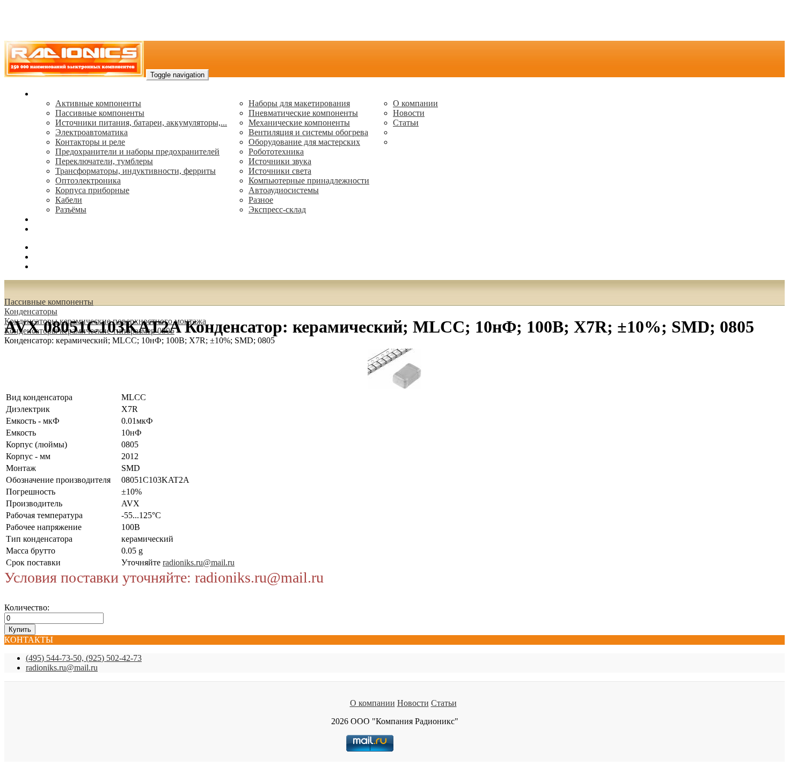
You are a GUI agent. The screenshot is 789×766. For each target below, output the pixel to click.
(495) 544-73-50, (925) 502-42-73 (84, 657)
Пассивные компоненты (99, 112)
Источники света (280, 170)
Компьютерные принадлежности (309, 180)
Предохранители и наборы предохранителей (137, 151)
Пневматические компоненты (303, 112)
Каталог (48, 93)
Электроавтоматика (91, 132)
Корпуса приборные (92, 190)
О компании (415, 103)
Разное (261, 199)
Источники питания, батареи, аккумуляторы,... (141, 122)
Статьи (406, 122)
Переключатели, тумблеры (104, 161)
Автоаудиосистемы (284, 190)
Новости (409, 112)
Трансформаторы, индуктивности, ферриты (135, 170)
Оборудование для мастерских (304, 141)
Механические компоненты (299, 122)
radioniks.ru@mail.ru (70, 228)
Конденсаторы (30, 311)
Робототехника (276, 151)
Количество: (26, 607)
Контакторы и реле (90, 141)
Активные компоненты (98, 103)
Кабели (68, 199)
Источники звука (280, 161)
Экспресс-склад (277, 209)
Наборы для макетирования (299, 103)
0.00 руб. (50, 266)
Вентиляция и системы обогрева (308, 132)
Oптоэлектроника (88, 180)
